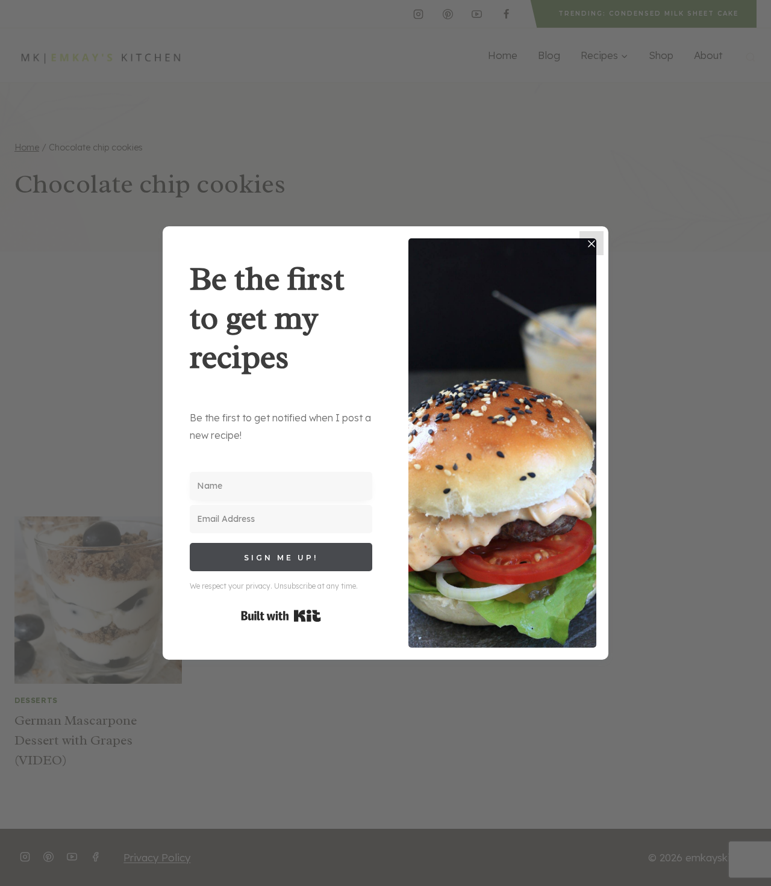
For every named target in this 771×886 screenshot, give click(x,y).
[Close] (591, 243)
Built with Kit (281, 616)
